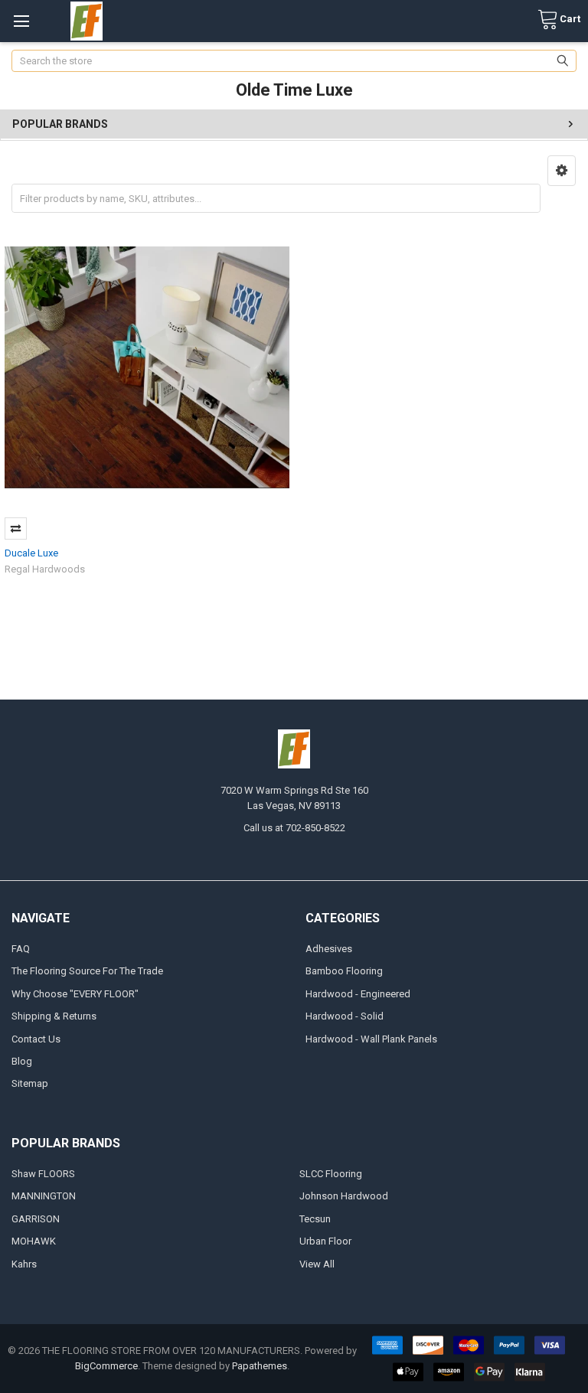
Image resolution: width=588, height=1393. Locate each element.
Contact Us (35, 1039)
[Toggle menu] (21, 21)
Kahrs (24, 1264)
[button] (561, 170)
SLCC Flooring (330, 1173)
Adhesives (328, 948)
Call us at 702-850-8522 (294, 828)
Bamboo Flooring (344, 971)
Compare (16, 528)
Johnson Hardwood (343, 1196)
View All (317, 1264)
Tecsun (315, 1219)
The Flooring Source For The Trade (87, 971)
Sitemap (29, 1083)
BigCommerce (106, 1366)
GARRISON (35, 1219)
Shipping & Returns (53, 1016)
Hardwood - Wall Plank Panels (371, 1039)
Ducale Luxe (31, 553)
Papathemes (259, 1366)
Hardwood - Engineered (357, 994)
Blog (21, 1061)
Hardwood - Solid (344, 1016)
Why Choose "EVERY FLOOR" (75, 994)
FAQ (20, 948)
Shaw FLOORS (43, 1173)
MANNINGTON (43, 1196)
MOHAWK (33, 1241)
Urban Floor (325, 1241)
